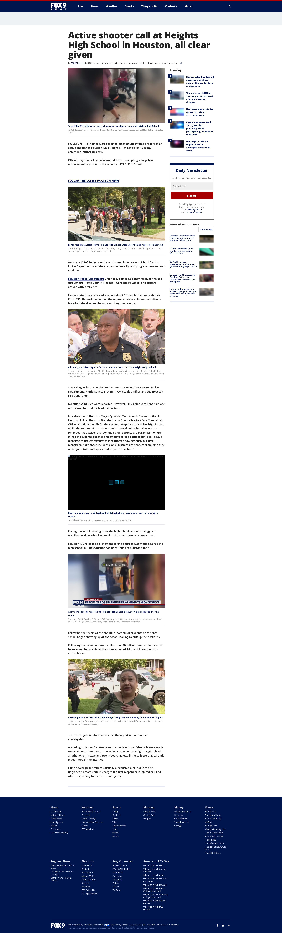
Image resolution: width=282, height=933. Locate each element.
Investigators (57, 822)
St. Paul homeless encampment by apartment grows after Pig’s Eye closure (183, 264)
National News (58, 815)
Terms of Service (193, 212)
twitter (223, 925)
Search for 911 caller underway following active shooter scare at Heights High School (113, 126)
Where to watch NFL (153, 865)
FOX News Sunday (59, 832)
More (187, 6)
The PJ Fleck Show (214, 832)
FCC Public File (88, 890)
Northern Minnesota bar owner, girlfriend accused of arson (200, 112)
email (229, 925)
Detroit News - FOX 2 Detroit (61, 879)
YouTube (116, 890)
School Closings (89, 818)
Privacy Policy (195, 209)
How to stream (119, 865)
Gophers (116, 815)
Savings (178, 825)
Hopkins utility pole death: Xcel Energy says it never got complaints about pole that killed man (183, 292)
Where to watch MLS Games (153, 908)
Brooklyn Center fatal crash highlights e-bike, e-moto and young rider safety (182, 237)
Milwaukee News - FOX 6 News (62, 867)
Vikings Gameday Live (215, 829)
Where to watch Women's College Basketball (155, 896)
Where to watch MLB (153, 875)
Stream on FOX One (156, 861)
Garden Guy (149, 815)
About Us (88, 861)
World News (56, 818)
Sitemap (85, 883)
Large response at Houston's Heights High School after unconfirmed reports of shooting (115, 244)
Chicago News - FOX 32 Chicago (62, 873)
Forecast (86, 815)
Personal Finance (182, 811)
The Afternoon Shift (214, 843)
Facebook (117, 876)
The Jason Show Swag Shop (215, 848)
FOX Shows (210, 811)
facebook (217, 925)
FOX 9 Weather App (91, 811)
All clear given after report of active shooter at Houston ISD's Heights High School (112, 367)
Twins (115, 818)
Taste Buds (210, 839)
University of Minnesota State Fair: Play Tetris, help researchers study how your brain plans (183, 278)
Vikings (115, 811)
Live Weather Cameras (92, 822)
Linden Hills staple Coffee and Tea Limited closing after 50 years (181, 250)
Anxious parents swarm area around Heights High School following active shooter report (115, 717)
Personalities (88, 872)
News (54, 807)
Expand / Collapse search (229, 6)
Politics (54, 825)
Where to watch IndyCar (154, 884)
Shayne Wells (149, 811)
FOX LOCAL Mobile (121, 869)
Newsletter (117, 872)
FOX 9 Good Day (213, 818)
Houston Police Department (86, 278)
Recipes (147, 818)
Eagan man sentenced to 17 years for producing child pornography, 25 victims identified (199, 128)
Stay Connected (122, 861)
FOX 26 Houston (92, 63)
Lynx (114, 829)
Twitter (115, 883)
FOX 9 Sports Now (214, 836)
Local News (56, 811)
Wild (114, 822)
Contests (86, 869)
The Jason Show (213, 815)
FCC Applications (89, 893)
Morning (149, 807)
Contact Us (87, 865)
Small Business (181, 822)
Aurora (115, 836)
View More (206, 229)
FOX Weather (88, 829)
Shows (209, 807)
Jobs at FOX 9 (88, 876)
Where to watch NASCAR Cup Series (155, 880)
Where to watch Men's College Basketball (154, 889)
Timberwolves (119, 825)
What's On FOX (89, 879)
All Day (208, 822)
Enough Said (211, 825)
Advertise (86, 886)
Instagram (117, 879)
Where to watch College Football (154, 870)
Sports (116, 807)
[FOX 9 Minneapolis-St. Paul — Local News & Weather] (60, 6)
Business (178, 815)
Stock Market (180, 818)
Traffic (85, 825)
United (115, 832)
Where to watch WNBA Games (154, 902)
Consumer (55, 829)
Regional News (60, 861)
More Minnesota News (184, 224)
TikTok (115, 886)
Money (178, 807)
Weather (87, 807)
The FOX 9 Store (213, 852)
